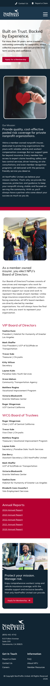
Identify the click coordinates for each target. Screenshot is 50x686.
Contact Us (7, 663)
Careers (5, 667)
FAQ (29, 659)
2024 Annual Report (12, 510)
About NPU (32, 663)
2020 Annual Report (12, 529)
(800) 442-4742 (9, 635)
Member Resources (36, 667)
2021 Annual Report (12, 524)
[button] (45, 14)
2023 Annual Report (12, 515)
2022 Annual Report (12, 519)
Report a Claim (9, 659)
